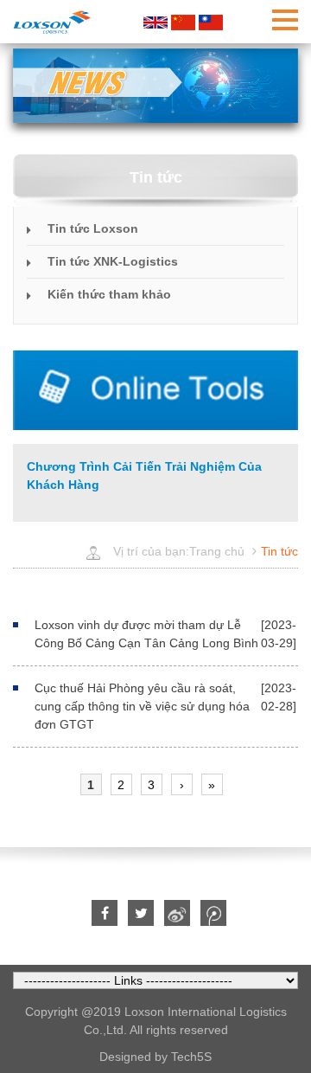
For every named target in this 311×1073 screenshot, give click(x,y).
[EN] (155, 22)
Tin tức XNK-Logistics (113, 261)
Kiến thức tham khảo (109, 294)
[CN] (183, 22)
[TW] (211, 22)
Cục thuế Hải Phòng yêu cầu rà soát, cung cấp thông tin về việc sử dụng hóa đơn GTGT (142, 706)
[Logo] (52, 21)
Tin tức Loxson (93, 228)
